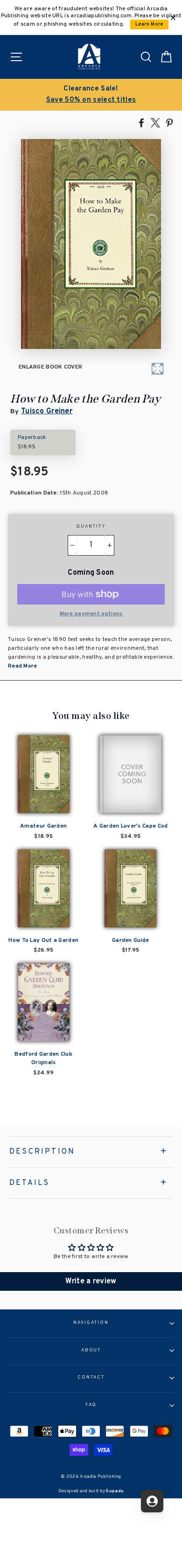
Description (42, 1151)
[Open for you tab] (152, 1501)
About (91, 1350)
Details (29, 1183)
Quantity (90, 526)
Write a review (90, 1281)
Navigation (90, 1323)
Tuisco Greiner (46, 411)
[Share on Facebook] (141, 122)
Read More (22, 666)
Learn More (149, 24)
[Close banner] (173, 18)
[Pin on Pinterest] (169, 122)
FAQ (91, 1405)
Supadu (115, 1491)
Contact (90, 1377)
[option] (91, 95)
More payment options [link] (91, 614)
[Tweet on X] (155, 122)
